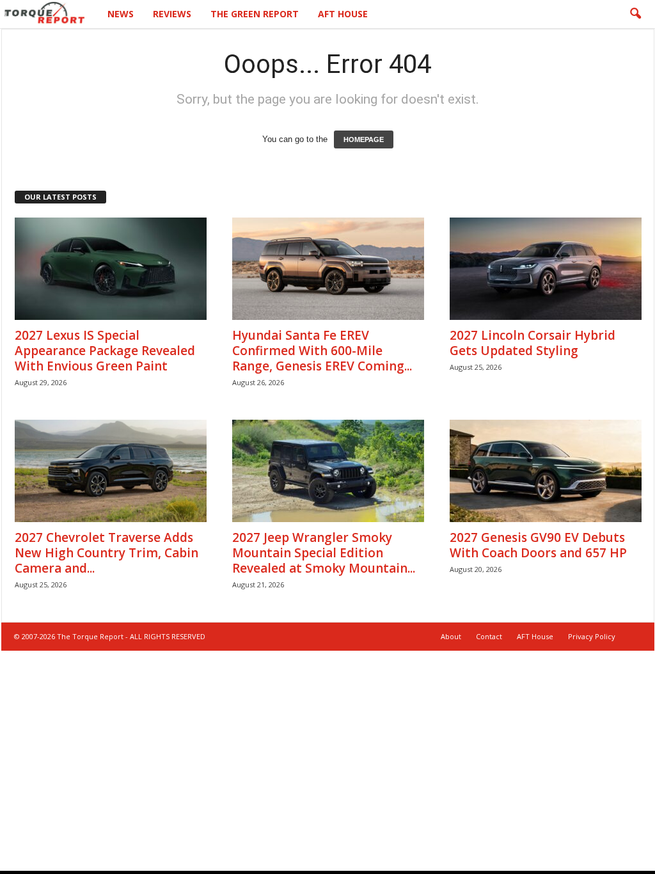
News (120, 14)
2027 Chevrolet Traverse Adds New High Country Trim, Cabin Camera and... (106, 552)
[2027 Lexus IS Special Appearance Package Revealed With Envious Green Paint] (111, 269)
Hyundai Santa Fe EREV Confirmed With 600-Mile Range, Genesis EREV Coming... (322, 350)
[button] (635, 14)
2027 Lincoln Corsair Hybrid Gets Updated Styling (532, 343)
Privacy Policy (591, 636)
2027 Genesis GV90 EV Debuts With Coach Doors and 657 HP (538, 545)
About (451, 636)
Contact (489, 636)
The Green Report (254, 14)
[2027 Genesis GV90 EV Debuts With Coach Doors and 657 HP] (546, 471)
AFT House (343, 14)
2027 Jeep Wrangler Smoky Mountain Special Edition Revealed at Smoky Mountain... (323, 552)
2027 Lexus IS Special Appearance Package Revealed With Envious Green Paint (105, 350)
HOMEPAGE (363, 139)
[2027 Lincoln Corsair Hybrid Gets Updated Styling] (546, 269)
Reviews (172, 14)
